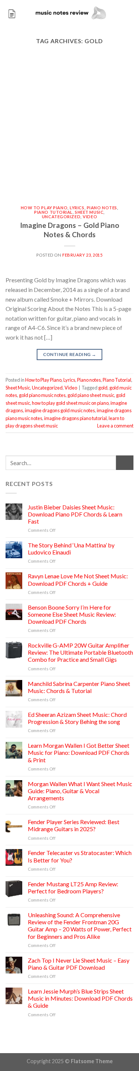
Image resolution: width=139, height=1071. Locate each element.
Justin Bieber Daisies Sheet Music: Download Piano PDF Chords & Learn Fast (75, 514)
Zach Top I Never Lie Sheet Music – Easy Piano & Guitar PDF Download (78, 964)
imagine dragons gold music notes (60, 410)
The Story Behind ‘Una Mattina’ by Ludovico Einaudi (71, 548)
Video (90, 216)
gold (102, 388)
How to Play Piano (44, 207)
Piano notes (102, 207)
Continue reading (69, 354)
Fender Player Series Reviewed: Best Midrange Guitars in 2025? (73, 825)
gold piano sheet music (90, 395)
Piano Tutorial (53, 212)
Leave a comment (115, 426)
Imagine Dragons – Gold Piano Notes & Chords (69, 230)
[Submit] (124, 462)
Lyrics (77, 207)
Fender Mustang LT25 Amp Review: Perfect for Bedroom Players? (73, 887)
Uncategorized (61, 216)
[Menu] (12, 13)
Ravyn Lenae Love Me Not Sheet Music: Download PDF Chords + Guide (78, 579)
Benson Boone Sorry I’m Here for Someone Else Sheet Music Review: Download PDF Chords (72, 614)
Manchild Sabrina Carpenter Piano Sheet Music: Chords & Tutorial (79, 687)
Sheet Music (89, 212)
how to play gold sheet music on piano (70, 403)
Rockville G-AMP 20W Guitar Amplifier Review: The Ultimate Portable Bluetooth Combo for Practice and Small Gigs (80, 652)
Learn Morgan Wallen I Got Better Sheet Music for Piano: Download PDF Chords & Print (78, 752)
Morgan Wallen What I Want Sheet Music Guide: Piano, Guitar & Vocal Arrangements (80, 790)
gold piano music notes (42, 395)
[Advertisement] (69, 132)
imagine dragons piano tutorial (75, 418)
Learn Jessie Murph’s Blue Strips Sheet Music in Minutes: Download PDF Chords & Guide (80, 998)
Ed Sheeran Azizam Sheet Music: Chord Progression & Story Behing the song (77, 718)
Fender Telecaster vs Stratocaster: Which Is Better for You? (80, 856)
